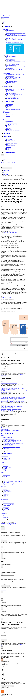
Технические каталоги (11, 123)
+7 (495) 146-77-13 (5, 15)
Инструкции (9, 125)
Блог (7, 149)
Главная (5, 172)
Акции (5, 489)
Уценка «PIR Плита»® (11, 78)
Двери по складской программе (14, 79)
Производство (4, 478)
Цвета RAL (9, 129)
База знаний (9, 126)
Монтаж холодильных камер (13, 109)
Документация (8, 119)
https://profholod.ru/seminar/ (10, 232)
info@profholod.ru (5, 17)
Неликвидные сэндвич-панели (13, 77)
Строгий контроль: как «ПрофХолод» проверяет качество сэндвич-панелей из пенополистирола (12, 400)
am (4, 22)
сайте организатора (6, 297)
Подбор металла (7, 467)
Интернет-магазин (9, 152)
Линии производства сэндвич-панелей (15, 141)
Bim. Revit (8, 128)
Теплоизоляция (10, 40)
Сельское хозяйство (11, 56)
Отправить (3, 641)
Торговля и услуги (10, 60)
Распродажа (6, 73)
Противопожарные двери (12, 34)
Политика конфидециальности (8, 523)
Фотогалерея (9, 114)
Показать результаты (5, 564)
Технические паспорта (11, 124)
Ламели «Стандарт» (11, 82)
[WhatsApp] (5, 357)
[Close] (3, 528)
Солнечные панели (11, 37)
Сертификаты (9, 121)
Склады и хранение (11, 57)
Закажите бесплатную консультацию (10, 430)
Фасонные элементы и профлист (14, 39)
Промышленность (10, 59)
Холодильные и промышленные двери (15, 33)
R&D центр (6, 482)
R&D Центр (9, 144)
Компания (6, 136)
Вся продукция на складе (12, 83)
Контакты (6, 133)
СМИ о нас (6, 494)
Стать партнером (10, 145)
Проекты (6, 112)
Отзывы (8, 116)
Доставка (8, 106)
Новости (8, 148)
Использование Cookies (6, 524)
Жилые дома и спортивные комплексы (15, 61)
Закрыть (3, 695)
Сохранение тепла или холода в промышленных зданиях (14, 70)
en (4, 21)
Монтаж (5, 468)
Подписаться (4, 371)
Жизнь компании (7, 491)
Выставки (5, 492)
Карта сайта (4, 519)
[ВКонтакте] (2, 357)
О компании (9, 139)
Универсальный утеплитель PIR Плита (13, 443)
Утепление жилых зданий (12, 64)
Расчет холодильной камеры (10, 464)
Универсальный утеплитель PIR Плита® (16, 35)
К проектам (3, 423)
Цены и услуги (8, 101)
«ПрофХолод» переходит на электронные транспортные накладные (11, 409)
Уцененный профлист (11, 81)
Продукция (7, 26)
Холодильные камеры (11, 31)
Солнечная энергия (11, 65)
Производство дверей (11, 143)
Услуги (2, 462)
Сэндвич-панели (10, 30)
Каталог (5, 29)
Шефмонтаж (9, 107)
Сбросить (3, 558)
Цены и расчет (4, 456)
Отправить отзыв (5, 687)
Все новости (4, 416)
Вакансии (8, 147)
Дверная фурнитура (11, 38)
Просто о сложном (10, 140)
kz (4, 23)
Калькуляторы (9, 105)
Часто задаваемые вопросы (13, 130)
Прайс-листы (9, 104)
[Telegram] (8, 357)
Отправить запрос (5, 585)
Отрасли (5, 55)
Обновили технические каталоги (9, 383)
